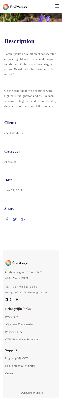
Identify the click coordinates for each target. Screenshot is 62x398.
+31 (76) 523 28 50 (24, 286)
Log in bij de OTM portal (20, 365)
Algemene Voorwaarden (19, 324)
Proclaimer (11, 316)
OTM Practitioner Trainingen (22, 339)
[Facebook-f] (17, 299)
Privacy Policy (13, 331)
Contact (9, 373)
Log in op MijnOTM (17, 358)
